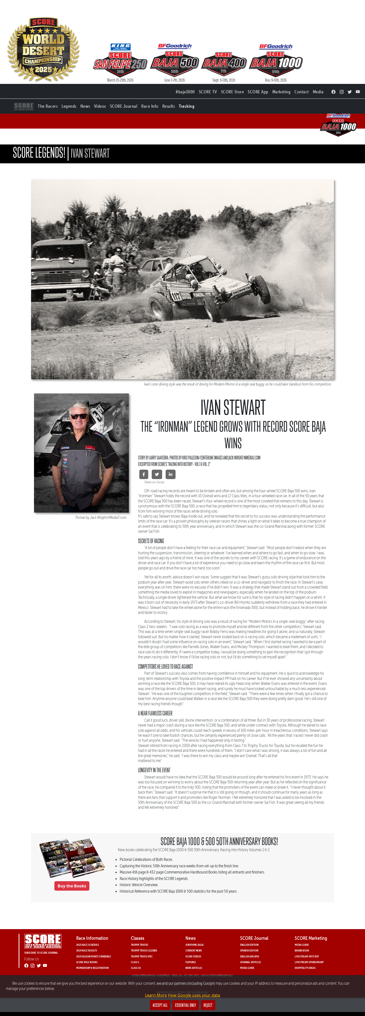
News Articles (193, 968)
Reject (208, 1005)
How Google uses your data (194, 995)
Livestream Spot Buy (307, 956)
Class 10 (136, 968)
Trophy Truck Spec (142, 956)
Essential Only (185, 1005)
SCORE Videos (193, 956)
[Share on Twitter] (157, 474)
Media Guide (247, 968)
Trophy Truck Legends (144, 950)
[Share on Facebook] (143, 474)
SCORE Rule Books (87, 962)
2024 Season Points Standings (93, 956)
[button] (48, 105)
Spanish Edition (249, 950)
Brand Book (302, 950)
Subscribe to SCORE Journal (41, 952)
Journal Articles (250, 962)
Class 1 (135, 962)
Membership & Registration (92, 968)
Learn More (156, 995)
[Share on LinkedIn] (171, 474)
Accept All (160, 1005)
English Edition (249, 944)
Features (190, 962)
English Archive (249, 956)
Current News (193, 950)
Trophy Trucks (139, 944)
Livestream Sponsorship (309, 962)
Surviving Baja (194, 944)
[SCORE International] (72, 858)
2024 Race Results (86, 950)
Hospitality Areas (305, 968)
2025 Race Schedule (87, 944)
